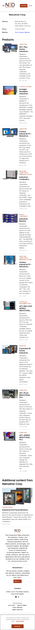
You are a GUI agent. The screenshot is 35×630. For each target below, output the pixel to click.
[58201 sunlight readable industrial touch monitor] (10, 90)
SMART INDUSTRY (17, 609)
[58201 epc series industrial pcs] (10, 436)
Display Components (23, 215)
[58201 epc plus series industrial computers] (10, 48)
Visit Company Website (22, 32)
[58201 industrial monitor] (10, 218)
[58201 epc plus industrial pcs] (10, 394)
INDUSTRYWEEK (22, 605)
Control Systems (25, 86)
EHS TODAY (11, 605)
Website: (5, 32)
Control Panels (7, 507)
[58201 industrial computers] (10, 174)
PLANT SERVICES (17, 607)
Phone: (4, 29)
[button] (3, 5)
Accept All (17, 626)
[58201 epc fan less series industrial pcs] (10, 305)
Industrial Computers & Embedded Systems (25, 173)
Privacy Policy (20, 621)
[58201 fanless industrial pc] (10, 132)
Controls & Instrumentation (25, 302)
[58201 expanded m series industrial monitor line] (10, 349)
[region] (17, 622)
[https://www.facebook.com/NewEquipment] (16, 597)
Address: (5, 21)
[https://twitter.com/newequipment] (18, 597)
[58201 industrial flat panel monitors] (17, 496)
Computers (23, 44)
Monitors (22, 345)
